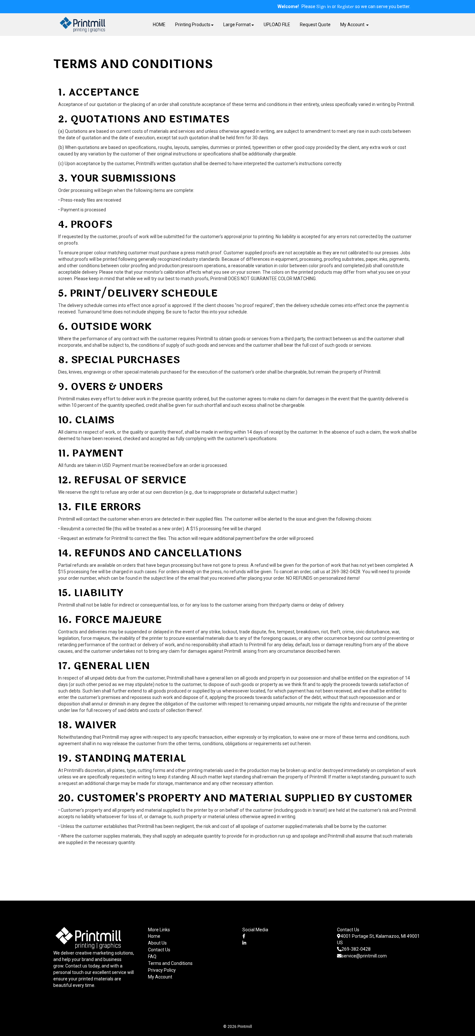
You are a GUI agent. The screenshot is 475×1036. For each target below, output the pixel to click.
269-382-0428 (356, 949)
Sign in (323, 7)
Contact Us (159, 949)
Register (345, 7)
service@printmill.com (364, 955)
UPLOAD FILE (277, 24)
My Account (160, 976)
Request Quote (315, 24)
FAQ (152, 956)
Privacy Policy (162, 970)
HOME (159, 24)
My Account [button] (352, 24)
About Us (157, 943)
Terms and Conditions (170, 963)
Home (154, 936)
